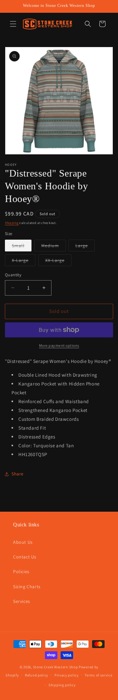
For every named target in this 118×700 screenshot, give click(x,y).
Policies (21, 571)
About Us (23, 542)
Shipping (12, 223)
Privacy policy (66, 675)
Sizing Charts (27, 586)
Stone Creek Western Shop (55, 667)
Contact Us (24, 557)
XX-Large (58, 261)
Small (21, 246)
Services (21, 601)
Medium (53, 246)
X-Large (23, 261)
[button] (13, 24)
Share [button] (17, 474)
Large (85, 246)
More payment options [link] (59, 345)
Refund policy (36, 675)
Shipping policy (62, 685)
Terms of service (98, 675)
